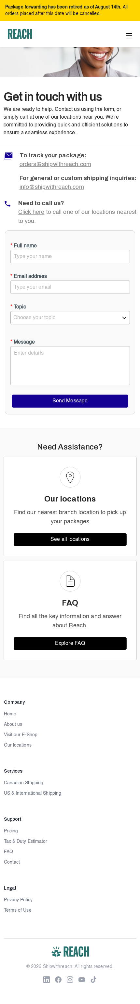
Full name (23, 246)
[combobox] (70, 317)
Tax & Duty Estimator (26, 841)
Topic (18, 307)
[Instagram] (70, 979)
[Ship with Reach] (20, 34)
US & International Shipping (33, 793)
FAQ (8, 852)
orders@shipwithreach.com (55, 164)
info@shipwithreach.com (52, 187)
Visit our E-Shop (21, 735)
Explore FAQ (70, 643)
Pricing (11, 831)
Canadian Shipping (24, 783)
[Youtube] (81, 979)
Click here (31, 212)
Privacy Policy (18, 900)
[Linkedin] (46, 979)
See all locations (70, 539)
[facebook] (58, 979)
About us (13, 724)
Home (10, 714)
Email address (28, 276)
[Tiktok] (93, 979)
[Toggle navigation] (129, 35)
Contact (12, 862)
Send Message (70, 401)
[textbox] (70, 317)
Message (22, 342)
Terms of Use (18, 910)
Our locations (18, 745)
